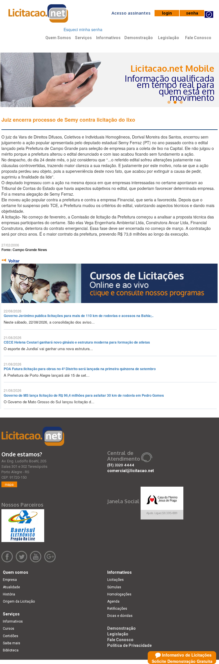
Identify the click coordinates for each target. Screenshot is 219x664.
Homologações (119, 594)
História (9, 594)
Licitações (115, 580)
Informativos (108, 37)
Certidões (10, 636)
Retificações (117, 609)
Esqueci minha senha (83, 29)
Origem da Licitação (19, 601)
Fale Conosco (198, 37)
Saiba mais (11, 643)
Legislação (168, 37)
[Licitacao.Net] (38, 15)
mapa (9, 484)
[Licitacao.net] (32, 436)
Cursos (8, 629)
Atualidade (11, 587)
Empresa (10, 580)
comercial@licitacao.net (130, 470)
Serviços (83, 37)
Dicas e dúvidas (120, 616)
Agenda (113, 601)
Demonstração (138, 37)
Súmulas (114, 587)
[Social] (162, 501)
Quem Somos (58, 37)
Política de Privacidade (129, 645)
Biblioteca (11, 650)
